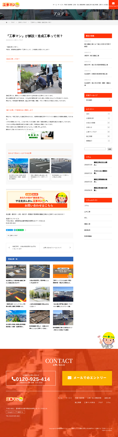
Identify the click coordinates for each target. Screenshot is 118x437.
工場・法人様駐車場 (79, 4)
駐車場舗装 (88, 236)
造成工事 (89, 4)
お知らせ (97, 127)
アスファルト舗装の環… (100, 172)
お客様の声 (97, 118)
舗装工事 (87, 224)
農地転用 (87, 230)
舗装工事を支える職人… (100, 163)
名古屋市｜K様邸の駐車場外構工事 (95, 74)
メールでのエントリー (89, 377)
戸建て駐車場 (68, 4)
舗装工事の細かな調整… (100, 189)
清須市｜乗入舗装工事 (91, 55)
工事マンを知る (103, 4)
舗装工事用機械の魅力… (100, 180)
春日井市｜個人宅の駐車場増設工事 (96, 65)
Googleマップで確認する (15, 412)
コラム (86, 205)
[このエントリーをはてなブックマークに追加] (15, 230)
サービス (60, 4)
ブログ (100, 402)
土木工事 (87, 211)
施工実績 (95, 4)
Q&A (97, 114)
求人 (85, 218)
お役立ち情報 (97, 123)
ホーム (55, 4)
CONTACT (113, 6)
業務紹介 (97, 141)
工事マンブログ (18, 40)
